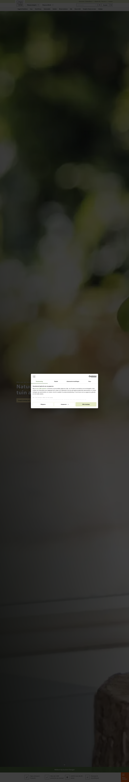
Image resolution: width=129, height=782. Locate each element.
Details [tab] (56, 381)
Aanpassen (64, 404)
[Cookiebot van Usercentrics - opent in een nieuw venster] (89, 377)
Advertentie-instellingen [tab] (73, 381)
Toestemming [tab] (39, 381)
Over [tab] (89, 381)
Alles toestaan (86, 404)
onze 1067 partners (41, 388)
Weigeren (43, 404)
